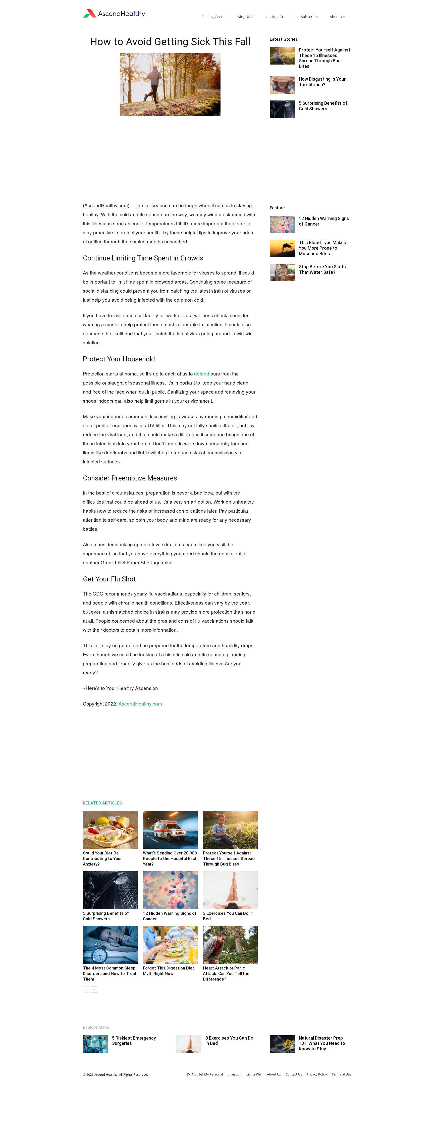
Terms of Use (341, 1074)
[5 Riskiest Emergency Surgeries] (95, 1044)
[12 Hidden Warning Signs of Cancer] (170, 890)
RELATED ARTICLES (102, 802)
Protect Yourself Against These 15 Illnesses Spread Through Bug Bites (229, 858)
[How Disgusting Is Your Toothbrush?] (282, 85)
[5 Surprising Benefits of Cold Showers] (110, 890)
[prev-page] (86, 989)
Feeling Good (213, 16)
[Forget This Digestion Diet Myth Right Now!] (170, 945)
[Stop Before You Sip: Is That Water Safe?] (282, 272)
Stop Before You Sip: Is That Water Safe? (322, 269)
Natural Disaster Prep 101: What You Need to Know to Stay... (322, 1043)
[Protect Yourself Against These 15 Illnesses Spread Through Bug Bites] (230, 830)
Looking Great (277, 16)
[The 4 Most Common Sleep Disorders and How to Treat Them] (110, 945)
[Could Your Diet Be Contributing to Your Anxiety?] (110, 830)
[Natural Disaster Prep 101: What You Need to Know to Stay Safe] (282, 1044)
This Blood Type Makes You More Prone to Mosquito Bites (322, 248)
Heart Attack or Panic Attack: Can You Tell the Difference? (226, 973)
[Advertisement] (170, 157)
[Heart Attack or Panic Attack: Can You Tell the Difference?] (230, 945)
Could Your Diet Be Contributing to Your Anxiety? (102, 858)
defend (201, 373)
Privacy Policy (317, 1074)
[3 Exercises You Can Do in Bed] (230, 890)
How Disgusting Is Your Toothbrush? (322, 81)
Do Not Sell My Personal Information (214, 1074)
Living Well (245, 16)
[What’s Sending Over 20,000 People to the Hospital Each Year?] (170, 830)
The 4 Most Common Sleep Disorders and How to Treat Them (110, 973)
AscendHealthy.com (140, 703)
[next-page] (94, 989)
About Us (337, 16)
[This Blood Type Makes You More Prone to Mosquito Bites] (282, 248)
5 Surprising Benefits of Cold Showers (323, 105)
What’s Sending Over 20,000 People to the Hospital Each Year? (170, 858)
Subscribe (309, 16)
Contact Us (294, 1074)
